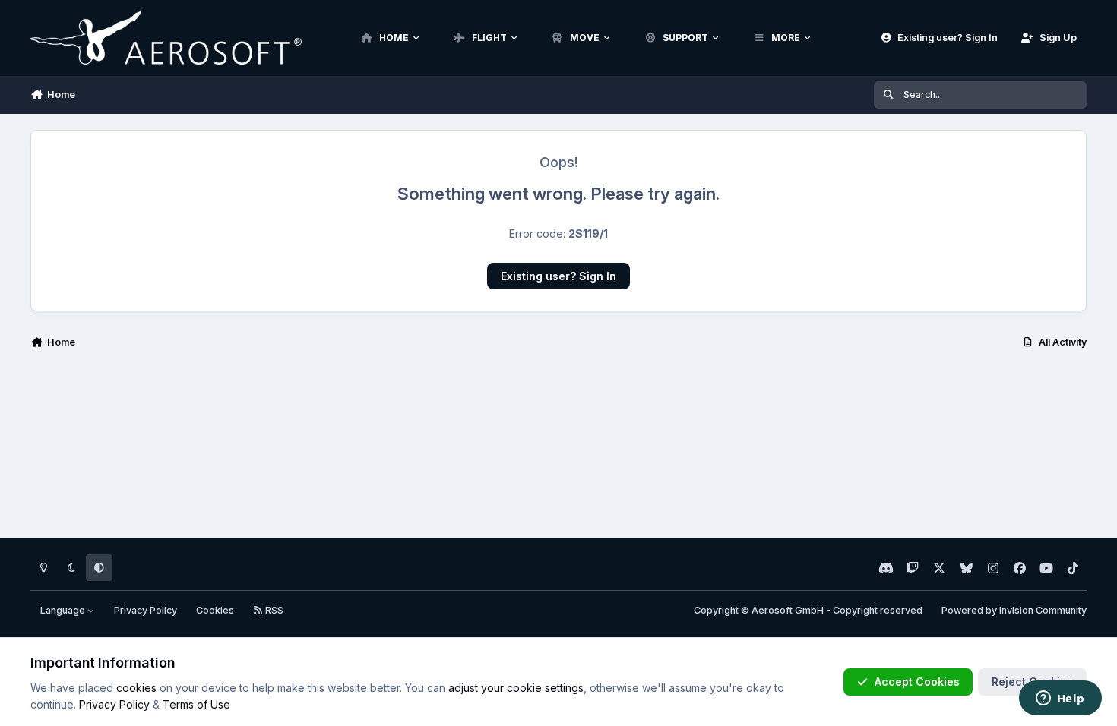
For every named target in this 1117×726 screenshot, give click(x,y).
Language (63, 610)
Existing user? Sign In (558, 276)
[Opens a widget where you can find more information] (1060, 699)
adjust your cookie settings (516, 687)
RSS (273, 610)
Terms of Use (196, 704)
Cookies (215, 610)
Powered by (1014, 610)
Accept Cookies (917, 681)
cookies (136, 687)
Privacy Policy (145, 610)
